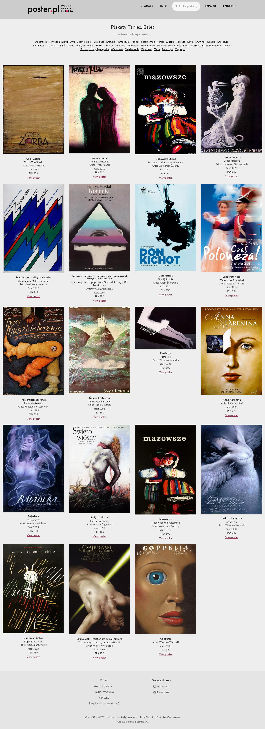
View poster (33, 177)
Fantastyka (123, 42)
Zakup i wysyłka (104, 692)
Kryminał (200, 42)
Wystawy (146, 49)
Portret (100, 45)
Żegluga (180, 49)
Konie (190, 42)
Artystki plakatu (59, 42)
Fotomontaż (148, 42)
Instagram (162, 687)
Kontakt (104, 698)
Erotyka (110, 42)
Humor (160, 42)
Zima (157, 49)
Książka (211, 42)
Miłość (61, 45)
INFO (163, 6)
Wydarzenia (132, 49)
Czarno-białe (84, 42)
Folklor (135, 42)
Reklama (120, 45)
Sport (186, 45)
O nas (103, 680)
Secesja (161, 45)
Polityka (80, 45)
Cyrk (72, 42)
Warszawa (117, 49)
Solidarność (174, 45)
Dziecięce (99, 42)
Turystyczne (87, 49)
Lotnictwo (39, 45)
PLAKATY (147, 6)
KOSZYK (210, 6)
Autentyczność (103, 686)
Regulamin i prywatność (104, 704)
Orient (70, 45)
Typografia (102, 49)
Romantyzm (148, 45)
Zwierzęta (167, 49)
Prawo (110, 45)
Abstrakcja (41, 42)
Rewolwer (133, 45)
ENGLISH (229, 6)
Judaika (170, 42)
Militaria (51, 45)
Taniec (227, 45)
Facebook (162, 692)
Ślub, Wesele (213, 45)
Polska (90, 45)
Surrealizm (197, 45)
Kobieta (180, 42)
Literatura (223, 42)
